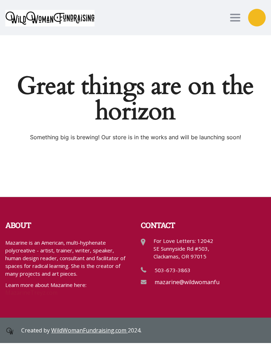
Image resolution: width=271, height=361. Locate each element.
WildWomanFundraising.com (89, 330)
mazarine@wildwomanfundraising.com (206, 282)
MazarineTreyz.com (31, 292)
